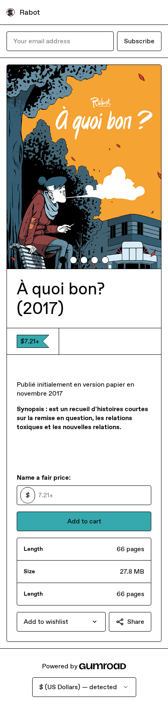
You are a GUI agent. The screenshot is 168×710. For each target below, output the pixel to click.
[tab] (62, 260)
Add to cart (84, 521)
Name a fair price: (44, 477)
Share (135, 621)
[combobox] (61, 622)
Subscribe (139, 41)
